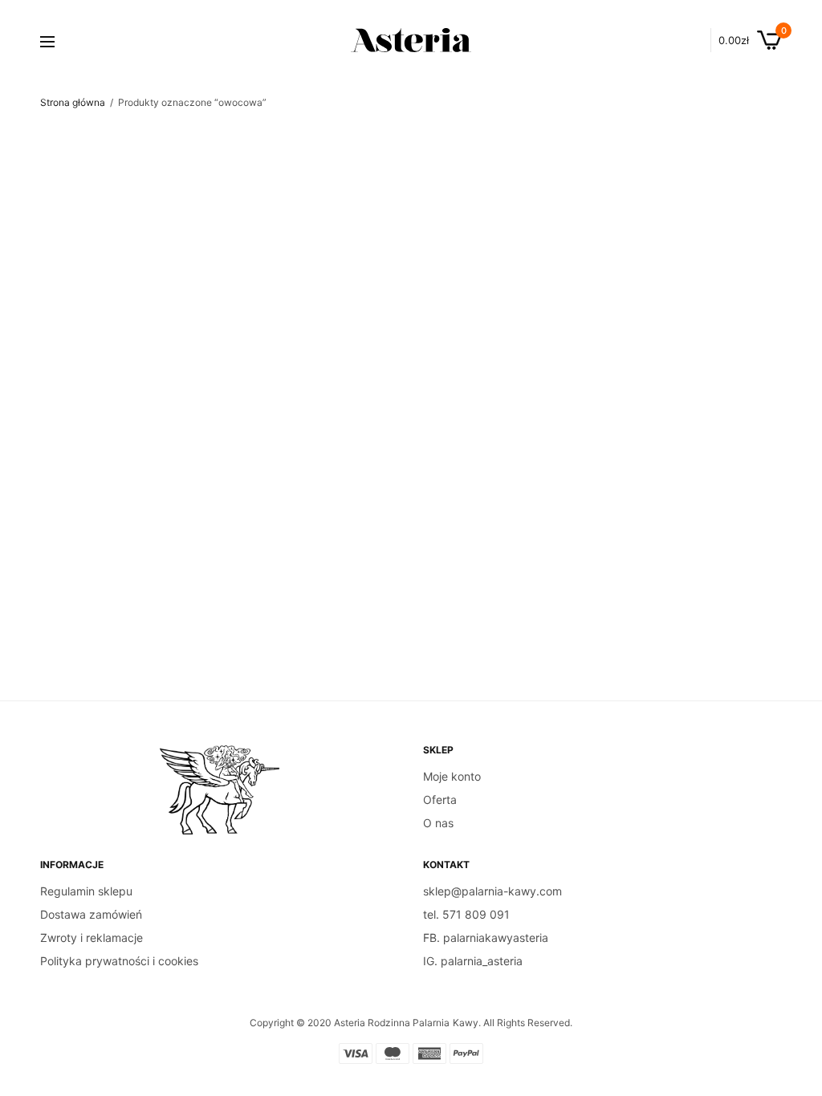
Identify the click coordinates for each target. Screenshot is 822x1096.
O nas (438, 823)
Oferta (440, 799)
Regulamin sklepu (86, 891)
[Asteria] (411, 40)
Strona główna (72, 102)
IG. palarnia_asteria (473, 961)
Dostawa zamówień (91, 914)
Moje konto (452, 776)
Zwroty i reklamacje (91, 937)
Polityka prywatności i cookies (119, 961)
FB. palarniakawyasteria (485, 937)
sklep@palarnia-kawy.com (492, 891)
